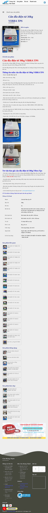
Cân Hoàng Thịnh (8, 459)
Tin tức (26, 1)
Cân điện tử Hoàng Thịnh (11, 193)
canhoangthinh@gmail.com (28, 190)
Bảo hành (12, 3)
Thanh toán (33, 1)
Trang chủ (12, 1)
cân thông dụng (16, 83)
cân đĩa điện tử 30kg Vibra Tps (31, 173)
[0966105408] (4, 509)
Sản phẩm (20, 1)
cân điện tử (28, 175)
